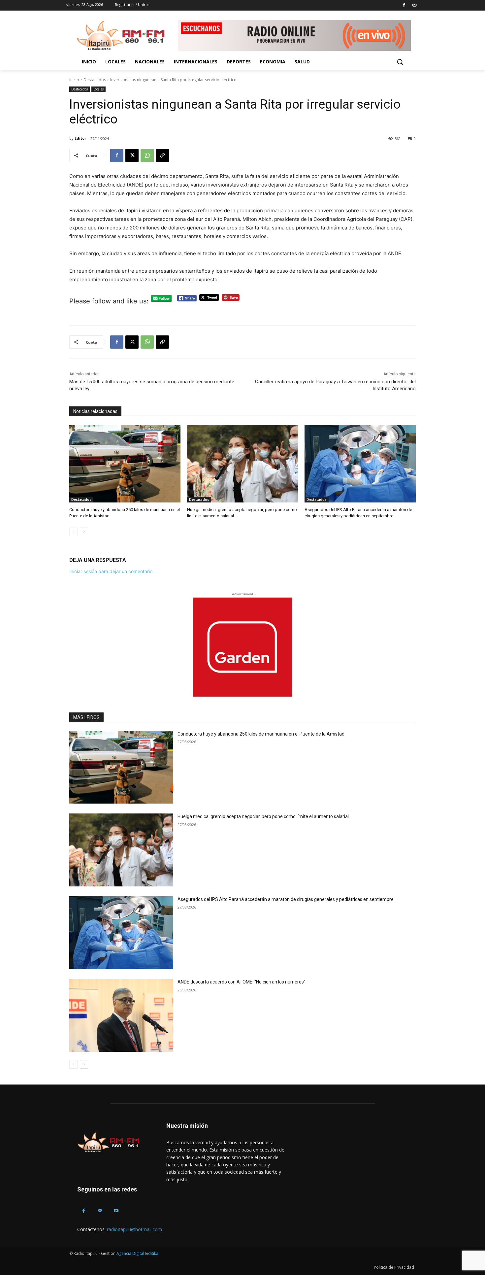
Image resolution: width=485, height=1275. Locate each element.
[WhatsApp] (147, 155)
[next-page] (84, 532)
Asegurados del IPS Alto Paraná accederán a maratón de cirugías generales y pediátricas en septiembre (286, 899)
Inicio (74, 80)
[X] (132, 155)
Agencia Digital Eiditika (137, 1253)
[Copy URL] (162, 155)
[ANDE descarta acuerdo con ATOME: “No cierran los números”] (121, 1015)
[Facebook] (404, 5)
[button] (400, 62)
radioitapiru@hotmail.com (134, 1229)
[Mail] (414, 5)
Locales (98, 89)
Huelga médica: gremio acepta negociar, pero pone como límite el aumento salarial (263, 816)
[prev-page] (73, 532)
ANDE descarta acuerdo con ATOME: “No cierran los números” (242, 981)
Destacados (94, 80)
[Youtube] (116, 1210)
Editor (80, 138)
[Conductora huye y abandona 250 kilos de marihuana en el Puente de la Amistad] (124, 464)
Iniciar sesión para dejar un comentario (110, 571)
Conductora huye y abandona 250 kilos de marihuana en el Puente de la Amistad (261, 734)
